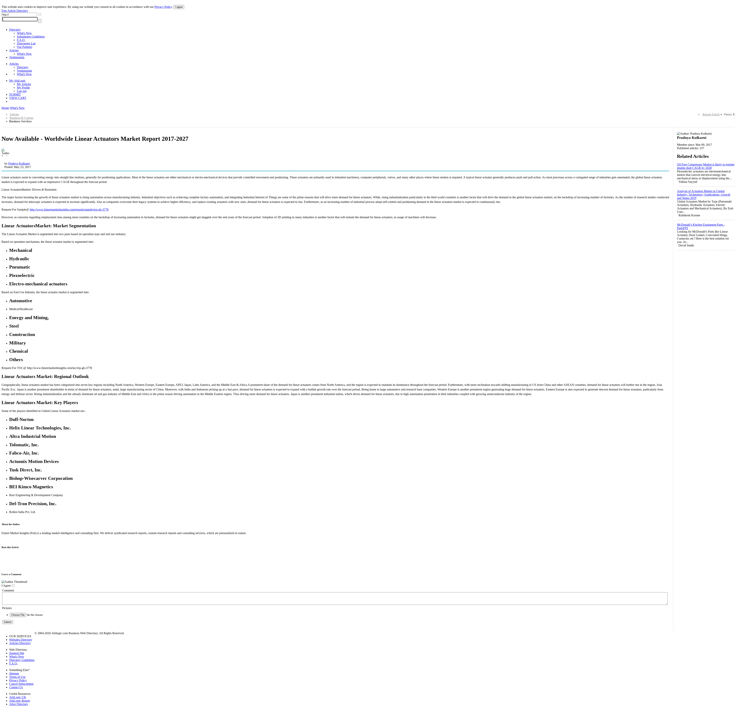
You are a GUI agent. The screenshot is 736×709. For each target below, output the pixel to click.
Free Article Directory (15, 10)
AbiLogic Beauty (19, 700)
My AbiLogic (17, 80)
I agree (179, 7)
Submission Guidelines (31, 36)
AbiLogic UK (17, 697)
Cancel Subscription (21, 683)
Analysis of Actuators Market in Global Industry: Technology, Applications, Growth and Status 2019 (703, 194)
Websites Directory (20, 639)
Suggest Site (16, 653)
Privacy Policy (163, 6)
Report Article (711, 114)
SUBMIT (15, 94)
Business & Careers (21, 117)
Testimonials (16, 57)
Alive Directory (18, 704)
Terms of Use (17, 677)
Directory (15, 29)
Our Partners (24, 47)
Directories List (26, 43)
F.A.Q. (21, 40)
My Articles (24, 84)
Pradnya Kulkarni (19, 163)
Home (5, 108)
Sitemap (14, 673)
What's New (24, 33)
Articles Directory (20, 643)
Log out (21, 91)
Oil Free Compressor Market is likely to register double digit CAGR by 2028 (705, 166)
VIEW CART (17, 98)
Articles (14, 50)
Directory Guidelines (21, 660)
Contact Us (16, 687)
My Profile (23, 87)
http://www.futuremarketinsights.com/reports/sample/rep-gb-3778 (69, 209)
